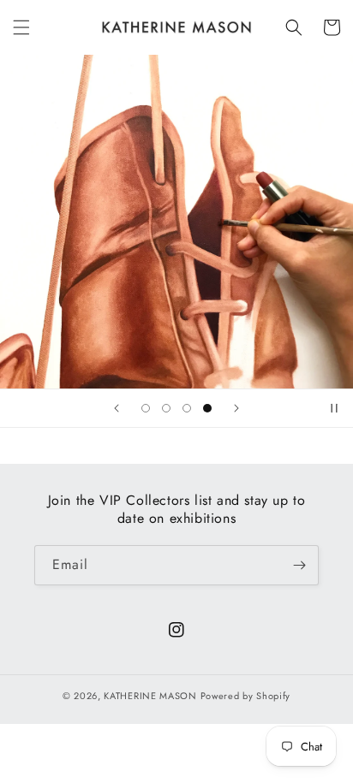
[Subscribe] (299, 565)
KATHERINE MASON (150, 696)
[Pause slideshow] (334, 408)
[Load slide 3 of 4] (186, 408)
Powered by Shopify (245, 696)
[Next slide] (236, 408)
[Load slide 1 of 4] (145, 408)
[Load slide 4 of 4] (207, 408)
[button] (21, 27)
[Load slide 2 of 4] (166, 408)
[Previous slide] (116, 408)
